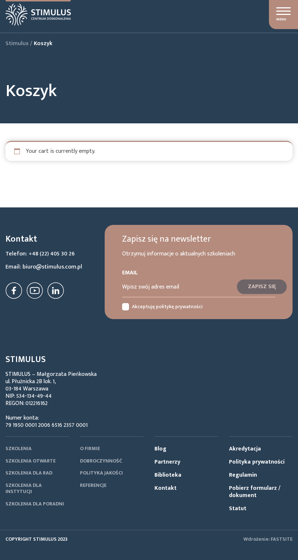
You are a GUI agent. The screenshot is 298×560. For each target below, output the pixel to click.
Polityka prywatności (257, 462)
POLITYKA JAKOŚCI (101, 473)
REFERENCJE (93, 485)
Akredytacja (245, 449)
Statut (237, 508)
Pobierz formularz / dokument (255, 491)
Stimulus (17, 43)
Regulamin (243, 475)
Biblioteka (167, 475)
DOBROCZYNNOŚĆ (101, 461)
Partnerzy (167, 462)
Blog (160, 449)
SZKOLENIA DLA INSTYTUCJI (23, 488)
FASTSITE (282, 539)
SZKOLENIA (18, 448)
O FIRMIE (90, 448)
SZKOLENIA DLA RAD (28, 473)
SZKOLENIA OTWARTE (30, 461)
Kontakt (165, 488)
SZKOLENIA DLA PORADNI (34, 504)
